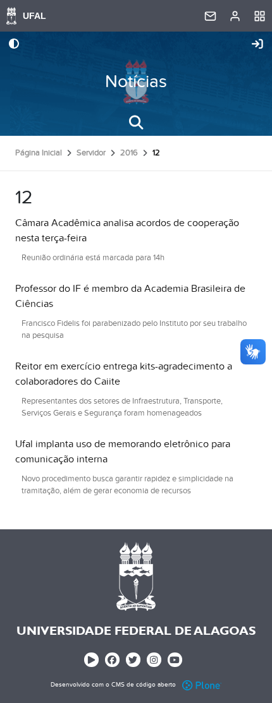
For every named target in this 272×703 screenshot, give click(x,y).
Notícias (136, 82)
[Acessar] (257, 45)
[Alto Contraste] (14, 45)
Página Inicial (38, 153)
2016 (129, 153)
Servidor (91, 153)
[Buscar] (136, 122)
